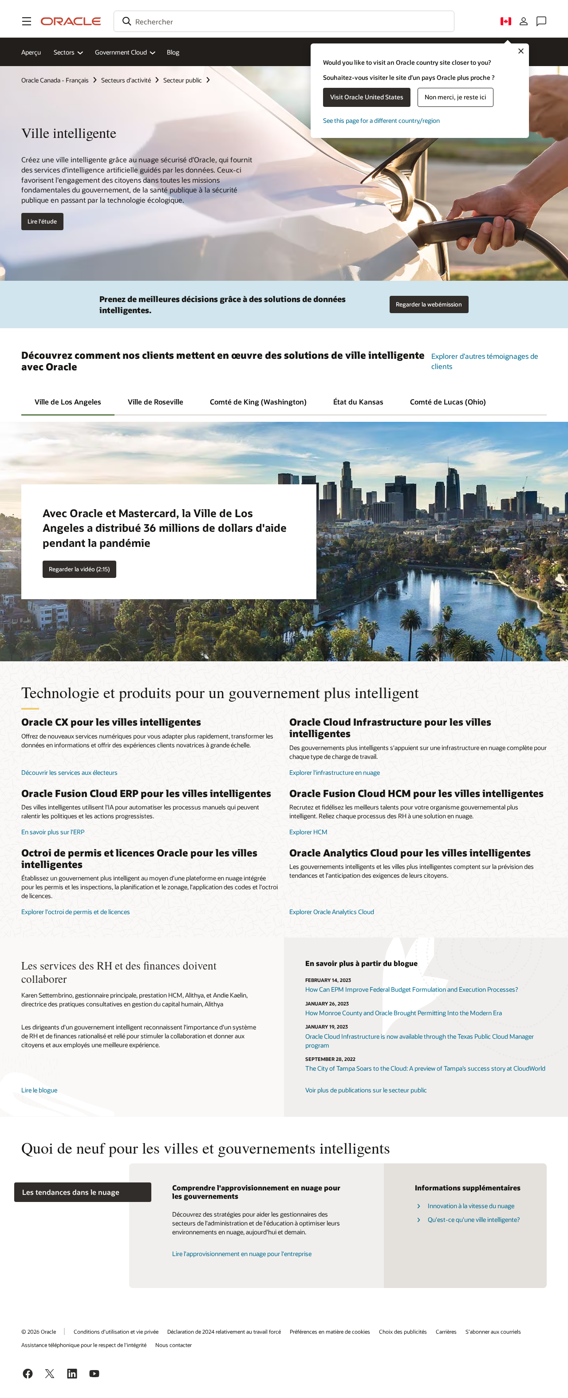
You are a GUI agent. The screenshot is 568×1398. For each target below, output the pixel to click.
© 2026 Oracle (38, 1331)
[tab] (67, 401)
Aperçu (31, 52)
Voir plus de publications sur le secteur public (366, 1090)
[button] (26, 21)
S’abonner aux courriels (493, 1331)
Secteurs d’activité (126, 80)
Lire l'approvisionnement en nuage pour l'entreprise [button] (242, 1253)
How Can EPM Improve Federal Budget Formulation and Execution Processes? (411, 989)
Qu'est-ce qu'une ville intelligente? (474, 1219)
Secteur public (182, 80)
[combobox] (284, 21)
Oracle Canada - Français (55, 80)
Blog (173, 52)
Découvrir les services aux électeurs (69, 772)
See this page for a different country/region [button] (381, 120)
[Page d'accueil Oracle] (71, 21)
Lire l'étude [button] (42, 221)
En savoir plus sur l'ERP (52, 832)
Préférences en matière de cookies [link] (330, 1331)
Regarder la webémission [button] (429, 304)
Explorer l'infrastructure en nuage (334, 772)
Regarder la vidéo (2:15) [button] (79, 569)
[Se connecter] (523, 21)
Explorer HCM (308, 832)
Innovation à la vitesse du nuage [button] (471, 1206)
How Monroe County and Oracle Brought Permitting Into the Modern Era (403, 1013)
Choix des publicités (403, 1331)
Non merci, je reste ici (455, 97)
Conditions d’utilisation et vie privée (116, 1331)
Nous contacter (173, 1344)
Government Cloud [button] (121, 52)
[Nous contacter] (541, 21)
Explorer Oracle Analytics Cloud (331, 911)
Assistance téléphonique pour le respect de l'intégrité (83, 1344)
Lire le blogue (39, 1090)
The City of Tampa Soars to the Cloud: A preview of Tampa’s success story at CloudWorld (425, 1068)
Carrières (446, 1331)
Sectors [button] (64, 52)
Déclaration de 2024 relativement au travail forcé (224, 1331)
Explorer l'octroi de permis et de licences (75, 911)
